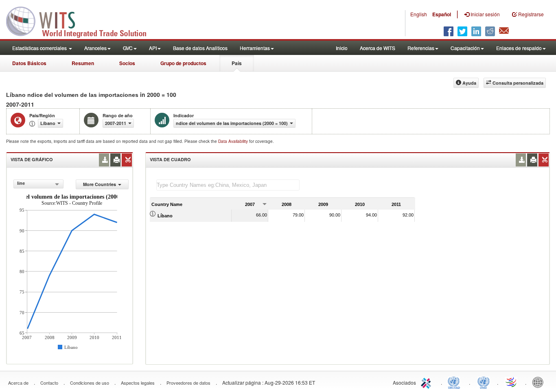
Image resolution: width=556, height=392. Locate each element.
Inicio (342, 47)
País (237, 63)
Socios (127, 63)
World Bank (540, 382)
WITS (81, 20)
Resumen (83, 63)
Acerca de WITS (377, 47)
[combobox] (38, 184)
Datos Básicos (29, 63)
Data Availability (233, 141)
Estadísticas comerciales (40, 47)
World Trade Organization (511, 382)
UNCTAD (455, 382)
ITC (427, 382)
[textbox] (228, 185)
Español (441, 14)
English (418, 14)
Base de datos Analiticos (200, 47)
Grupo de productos (183, 63)
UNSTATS (483, 382)
